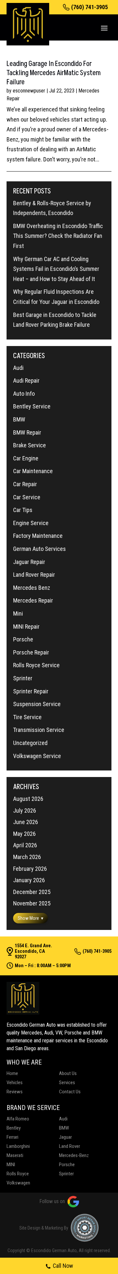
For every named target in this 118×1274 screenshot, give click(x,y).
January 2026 (29, 880)
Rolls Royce (18, 1174)
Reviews (15, 1092)
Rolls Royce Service (36, 665)
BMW (19, 419)
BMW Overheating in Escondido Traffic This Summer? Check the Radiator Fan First (58, 236)
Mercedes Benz (31, 587)
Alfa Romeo (18, 1119)
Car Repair (25, 484)
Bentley (14, 1128)
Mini (18, 613)
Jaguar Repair (29, 561)
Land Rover (69, 1146)
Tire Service (27, 717)
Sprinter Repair (31, 691)
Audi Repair (26, 380)
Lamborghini (18, 1146)
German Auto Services (39, 548)
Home (12, 1073)
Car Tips (22, 509)
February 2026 (30, 868)
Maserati (15, 1155)
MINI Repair (26, 626)
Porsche (23, 639)
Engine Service (31, 523)
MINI (11, 1164)
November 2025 (31, 903)
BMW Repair (27, 432)
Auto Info (24, 393)
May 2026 (24, 833)
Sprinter (22, 678)
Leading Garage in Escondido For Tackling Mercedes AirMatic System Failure (54, 73)
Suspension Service (37, 704)
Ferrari (12, 1137)
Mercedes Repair (33, 600)
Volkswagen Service (37, 756)
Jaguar (65, 1137)
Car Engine (25, 458)
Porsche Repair (31, 652)
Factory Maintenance (38, 535)
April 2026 (25, 845)
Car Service (26, 497)
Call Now (63, 1265)
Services (67, 1082)
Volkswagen (18, 1183)
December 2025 (31, 891)
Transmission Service (38, 729)
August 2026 (28, 798)
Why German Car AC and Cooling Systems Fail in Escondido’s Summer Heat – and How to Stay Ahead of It (56, 269)
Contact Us (70, 1092)
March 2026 (27, 856)
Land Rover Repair (34, 574)
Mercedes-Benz (74, 1155)
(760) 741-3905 (89, 7)
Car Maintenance (33, 471)
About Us (68, 1073)
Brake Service (29, 445)
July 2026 (24, 810)
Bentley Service (31, 406)
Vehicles (15, 1082)
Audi (18, 367)
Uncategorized (30, 742)
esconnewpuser (29, 91)
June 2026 (25, 822)
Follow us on (52, 1201)
